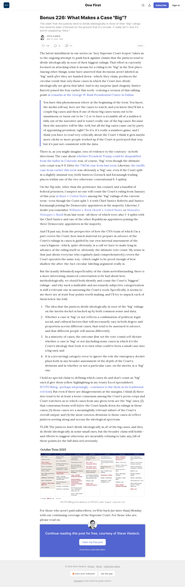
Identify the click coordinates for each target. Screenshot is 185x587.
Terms (99, 566)
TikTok (85, 165)
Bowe (63, 196)
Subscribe (161, 5)
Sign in (176, 5)
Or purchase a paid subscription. (92, 549)
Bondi (59, 214)
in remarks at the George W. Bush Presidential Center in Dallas (90, 95)
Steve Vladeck (53, 36)
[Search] (143, 5)
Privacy (91, 566)
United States (78, 196)
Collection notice (112, 566)
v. (68, 196)
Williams (75, 210)
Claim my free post (92, 542)
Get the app (107, 573)
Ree (86, 210)
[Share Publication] (149, 5)
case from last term (103, 165)
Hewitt (97, 210)
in (57, 196)
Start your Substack (85, 573)
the (77, 165)
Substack (78, 580)
